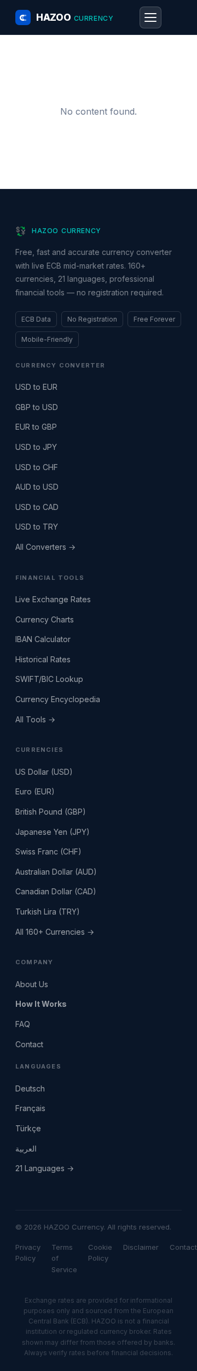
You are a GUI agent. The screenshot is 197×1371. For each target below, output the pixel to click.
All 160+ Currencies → (54, 931)
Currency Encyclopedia (57, 699)
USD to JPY (36, 447)
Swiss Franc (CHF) (48, 851)
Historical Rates (43, 659)
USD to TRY (36, 526)
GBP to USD (36, 407)
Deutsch (30, 1088)
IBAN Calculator (43, 639)
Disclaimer (141, 1247)
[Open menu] (150, 17)
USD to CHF (36, 467)
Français (30, 1108)
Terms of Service (64, 1258)
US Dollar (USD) (44, 771)
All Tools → (35, 719)
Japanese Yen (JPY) (52, 831)
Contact (29, 1044)
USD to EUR (36, 386)
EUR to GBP (36, 426)
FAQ (22, 1024)
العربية (26, 1148)
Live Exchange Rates (53, 599)
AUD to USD (37, 486)
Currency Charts (44, 619)
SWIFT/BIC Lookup (49, 679)
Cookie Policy (100, 1253)
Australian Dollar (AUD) (56, 871)
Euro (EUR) (35, 791)
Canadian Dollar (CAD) (55, 891)
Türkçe (28, 1128)
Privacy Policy (27, 1253)
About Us (31, 984)
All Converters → (45, 546)
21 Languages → (44, 1168)
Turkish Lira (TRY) (47, 911)
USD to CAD (37, 507)
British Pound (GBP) (50, 811)
